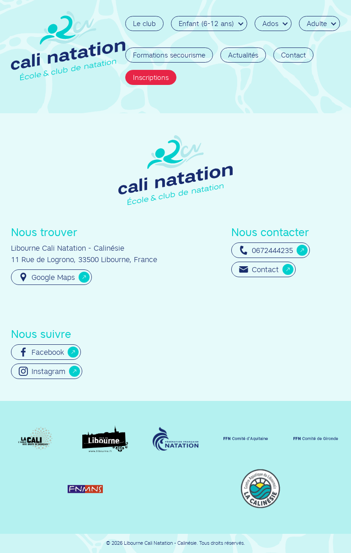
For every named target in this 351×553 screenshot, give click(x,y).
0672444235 (272, 250)
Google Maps (53, 277)
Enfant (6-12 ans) (206, 23)
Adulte (317, 23)
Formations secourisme (169, 55)
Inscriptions (151, 77)
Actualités (243, 55)
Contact (293, 55)
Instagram (48, 371)
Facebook (48, 352)
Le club (144, 23)
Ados (270, 23)
